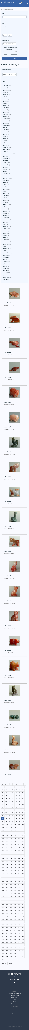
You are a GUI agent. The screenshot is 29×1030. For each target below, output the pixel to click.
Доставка (14, 1009)
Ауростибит (6, 264)
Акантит (6, 112)
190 (23, 864)
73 (2, 813)
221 (3, 882)
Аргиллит (6, 233)
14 (16, 787)
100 (23, 821)
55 (12, 804)
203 (3, 873)
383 (3, 959)
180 (7, 861)
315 (19, 925)
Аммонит (6, 169)
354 (7, 945)
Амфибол (6, 171)
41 (12, 798)
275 (3, 907)
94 (2, 821)
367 (11, 950)
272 (15, 904)
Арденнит (6, 235)
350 (15, 942)
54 (9, 804)
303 (19, 919)
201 (19, 870)
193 (11, 867)
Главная (3, 9)
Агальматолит (7, 90)
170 (15, 856)
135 (19, 838)
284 (15, 910)
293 (3, 916)
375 (19, 953)
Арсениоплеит (7, 242)
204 (7, 873)
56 (16, 804)
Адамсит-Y (6, 101)
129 (19, 836)
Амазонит (6, 158)
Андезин (6, 191)
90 (12, 818)
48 (12, 801)
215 (3, 879)
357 (19, 945)
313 (11, 925)
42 (16, 798)
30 (23, 792)
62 (12, 807)
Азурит (6, 105)
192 (7, 867)
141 (19, 841)
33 (9, 795)
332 (15, 933)
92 (19, 818)
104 (15, 824)
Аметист (6, 164)
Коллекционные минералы (10, 47)
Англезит (6, 187)
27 (12, 792)
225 (19, 882)
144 (7, 844)
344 (15, 939)
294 (7, 916)
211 (11, 876)
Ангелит (6, 184)
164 (15, 853)
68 (9, 810)
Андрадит (6, 197)
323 (3, 930)
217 (11, 879)
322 (23, 927)
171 (19, 856)
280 (23, 907)
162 (7, 853)
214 (23, 876)
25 (6, 792)
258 (7, 899)
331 (11, 933)
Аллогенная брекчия (8, 132)
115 (11, 830)
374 (15, 953)
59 (2, 807)
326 (15, 930)
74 (6, 813)
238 (23, 887)
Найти (14, 58)
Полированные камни (9, 49)
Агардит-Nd (6, 92)
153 (19, 847)
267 (19, 902)
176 (15, 859)
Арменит (6, 239)
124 (23, 833)
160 (23, 850)
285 (19, 910)
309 (19, 922)
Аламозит (6, 123)
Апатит (6, 220)
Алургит (6, 142)
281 (3, 910)
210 (7, 876)
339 (19, 936)
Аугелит (6, 259)
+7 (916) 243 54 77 (14, 980)
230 (15, 884)
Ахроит (5, 275)
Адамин (6, 99)
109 (11, 827)
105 (19, 824)
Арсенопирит (7, 244)
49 (16, 801)
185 (3, 864)
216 (7, 879)
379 (11, 956)
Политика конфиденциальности (15, 1026)
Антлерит (6, 213)
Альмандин (7, 147)
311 (3, 925)
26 (9, 792)
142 (23, 841)
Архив (14, 1015)
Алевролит (6, 125)
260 (15, 899)
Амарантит (6, 160)
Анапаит (6, 180)
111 (19, 827)
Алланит (6, 129)
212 (15, 876)
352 (23, 942)
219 (19, 879)
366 (7, 950)
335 (3, 936)
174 (7, 859)
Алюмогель (6, 156)
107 (3, 827)
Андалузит (6, 189)
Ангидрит (6, 186)
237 (19, 887)
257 (3, 899)
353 (3, 945)
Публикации (14, 1013)
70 (16, 810)
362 (15, 948)
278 (15, 907)
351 (19, 942)
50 (19, 801)
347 (3, 942)
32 (6, 795)
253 (11, 896)
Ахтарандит (7, 277)
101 (3, 824)
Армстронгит (7, 241)
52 (2, 804)
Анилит (5, 198)
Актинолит (7, 118)
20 (12, 790)
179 (3, 861)
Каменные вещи (8, 51)
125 (3, 836)
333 (19, 933)
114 (7, 830)
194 (15, 867)
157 (11, 850)
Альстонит (6, 149)
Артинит (5, 246)
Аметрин (6, 165)
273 (19, 904)
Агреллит (6, 98)
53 (6, 804)
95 (6, 821)
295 (11, 916)
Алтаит (5, 136)
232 (23, 884)
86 (23, 815)
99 (19, 821)
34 (12, 795)
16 (23, 787)
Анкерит (6, 200)
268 (23, 902)
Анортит (5, 206)
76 (12, 813)
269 (3, 904)
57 (19, 804)
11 (6, 787)
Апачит (5, 222)
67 (6, 810)
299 (3, 919)
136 (23, 838)
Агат (5, 96)
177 (19, 859)
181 (11, 861)
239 (3, 890)
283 (11, 910)
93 (23, 818)
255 (19, 896)
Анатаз (6, 182)
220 (23, 879)
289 (11, 913)
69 (12, 810)
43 (19, 798)
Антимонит (6, 211)
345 (19, 939)
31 (2, 795)
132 (7, 838)
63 (16, 807)
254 (15, 896)
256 (23, 896)
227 (3, 884)
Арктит (5, 237)
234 (7, 887)
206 (15, 873)
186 (7, 864)
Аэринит (6, 279)
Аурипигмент (7, 261)
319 (11, 927)
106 (23, 824)
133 (11, 838)
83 (12, 815)
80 (2, 815)
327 (19, 930)
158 (15, 850)
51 (23, 801)
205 (11, 873)
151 (11, 847)
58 (23, 804)
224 (15, 882)
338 (15, 936)
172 (23, 856)
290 (15, 913)
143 (3, 844)
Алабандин (6, 120)
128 (15, 836)
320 (15, 927)
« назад (4, 963)
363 (19, 948)
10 (2, 787)
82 (9, 815)
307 (11, 922)
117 (19, 830)
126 (7, 836)
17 (2, 790)
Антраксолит (7, 219)
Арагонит (6, 228)
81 (6, 815)
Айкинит (6, 107)
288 (7, 913)
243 (19, 890)
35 (16, 795)
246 (7, 893)
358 (23, 945)
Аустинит (6, 266)
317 (3, 927)
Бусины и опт (14, 54)
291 (19, 913)
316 (23, 925)
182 (15, 861)
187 (11, 864)
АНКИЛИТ (6, 202)
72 (23, 810)
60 (6, 807)
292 (23, 913)
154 (23, 847)
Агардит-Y (6, 94)
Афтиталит (6, 272)
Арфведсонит (7, 248)
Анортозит (6, 208)
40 (9, 798)
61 (9, 807)
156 (7, 850)
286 (23, 910)
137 (3, 841)
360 (7, 948)
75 (9, 813)
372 (7, 953)
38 (2, 798)
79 (23, 813)
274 (23, 904)
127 (11, 836)
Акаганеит (6, 110)
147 (19, 844)
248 (15, 893)
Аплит (5, 224)
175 (11, 859)
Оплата (14, 1011)
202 (23, 870)
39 (6, 798)
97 (12, 821)
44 (23, 798)
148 (23, 844)
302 (15, 919)
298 (23, 916)
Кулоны (18, 51)
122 (15, 833)
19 (9, 790)
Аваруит (6, 87)
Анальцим (6, 176)
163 (11, 853)
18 (6, 790)
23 (23, 790)
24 (2, 792)
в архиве (6, 26)
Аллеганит (6, 131)
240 (7, 890)
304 (23, 919)
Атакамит (6, 255)
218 (15, 879)
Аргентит (6, 231)
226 (23, 882)
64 (19, 807)
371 (3, 953)
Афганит (6, 270)
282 (7, 910)
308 (15, 922)
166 (23, 853)
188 (15, 864)
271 (11, 904)
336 (7, 936)
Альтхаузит (6, 151)
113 (3, 830)
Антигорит (6, 209)
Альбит (6, 145)
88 (6, 818)
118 (23, 830)
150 (7, 847)
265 (11, 902)
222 (7, 882)
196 (23, 867)
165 (19, 853)
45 (2, 801)
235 (11, 887)
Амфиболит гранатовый (9, 175)
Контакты (14, 1017)
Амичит (5, 167)
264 (7, 902)
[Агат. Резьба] (14, 293)
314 (15, 925)
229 (11, 884)
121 (11, 833)
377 (3, 956)
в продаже (6, 27)
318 (7, 927)
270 (7, 904)
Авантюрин (7, 85)
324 (7, 930)
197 (3, 870)
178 (23, 859)
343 (11, 939)
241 (11, 890)
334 (23, 933)
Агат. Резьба (7, 303)
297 (19, 916)
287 (3, 913)
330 (7, 933)
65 (23, 807)
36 (19, 795)
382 (23, 956)
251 (3, 896)
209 (3, 876)
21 (16, 790)
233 (3, 887)
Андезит (6, 193)
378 (7, 956)
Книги (5, 54)
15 (19, 787)
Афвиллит (6, 268)
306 (7, 922)
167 (3, 856)
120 (7, 833)
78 (19, 813)
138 (7, 841)
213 (19, 876)
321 (19, 927)
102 (7, 824)
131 (3, 838)
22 (19, 790)
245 (3, 893)
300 (7, 919)
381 (19, 956)
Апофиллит (7, 226)
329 (3, 933)
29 (19, 792)
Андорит (6, 195)
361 (11, 948)
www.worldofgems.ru (14, 976)
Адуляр (6, 103)
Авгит (5, 88)
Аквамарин (7, 114)
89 (9, 818)
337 (11, 936)
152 (15, 847)
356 (15, 945)
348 (7, 942)
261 (19, 899)
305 (3, 922)
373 (11, 953)
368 (15, 950)
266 (15, 902)
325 (11, 930)
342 (7, 939)
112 (23, 827)
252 (7, 896)
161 (3, 853)
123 (19, 833)
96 (9, 821)
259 (11, 899)
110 (15, 827)
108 (7, 827)
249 (19, 893)
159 (19, 850)
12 (9, 787)
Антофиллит (7, 215)
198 (7, 870)
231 (19, 884)
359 (3, 948)
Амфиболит (6, 173)
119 (3, 833)
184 (23, 861)
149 (3, 847)
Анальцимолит (7, 178)
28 (16, 792)
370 (23, 950)
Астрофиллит (7, 253)
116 (15, 830)
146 (15, 844)
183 (19, 861)
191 (3, 867)
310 (23, 922)
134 (15, 838)
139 (11, 841)
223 (11, 882)
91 (16, 818)
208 (23, 873)
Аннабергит (7, 204)
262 (23, 899)
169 (11, 856)
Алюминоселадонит (8, 154)
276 (7, 907)
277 (11, 907)
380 (15, 956)
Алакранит (6, 121)
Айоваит (6, 109)
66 (2, 810)
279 (19, 907)
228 (7, 884)
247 (11, 893)
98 (16, 821)
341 (3, 939)
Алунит (6, 138)
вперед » (11, 963)
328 (23, 930)
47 (9, 801)
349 (11, 942)
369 (19, 950)
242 (15, 890)
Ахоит (5, 274)
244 (23, 890)
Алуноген (6, 140)
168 (7, 856)
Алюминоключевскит (9, 153)
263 (3, 902)
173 (3, 859)
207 (19, 873)
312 (7, 925)
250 (23, 893)
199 (11, 870)
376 (23, 953)
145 (11, 844)
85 (19, 815)
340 (23, 936)
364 (23, 948)
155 (3, 850)
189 (19, 864)
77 (16, 813)
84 (16, 815)
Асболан (6, 252)
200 (15, 870)
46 (6, 801)
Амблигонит (7, 162)
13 (12, 787)
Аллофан (6, 134)
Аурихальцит (7, 263)
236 (15, 887)
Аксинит (6, 116)
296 (15, 916)
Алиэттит (6, 127)
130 (23, 836)
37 (23, 795)
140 (15, 841)
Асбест (5, 250)
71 (19, 810)
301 (11, 919)
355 (11, 945)
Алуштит (6, 143)
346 (23, 939)
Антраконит (6, 217)
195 (19, 867)
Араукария (6, 230)
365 (3, 950)
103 (11, 824)
